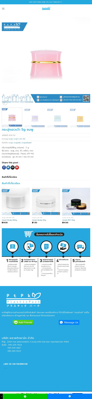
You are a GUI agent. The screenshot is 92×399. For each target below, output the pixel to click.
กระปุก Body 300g (9, 220)
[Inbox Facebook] (69, 396)
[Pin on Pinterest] (17, 167)
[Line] (25, 396)
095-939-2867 (11, 347)
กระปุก (11, 139)
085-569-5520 (11, 351)
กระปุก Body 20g (39, 220)
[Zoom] (5, 102)
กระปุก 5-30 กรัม (19, 139)
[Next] (85, 61)
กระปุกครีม (17, 143)
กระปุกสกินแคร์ (26, 143)
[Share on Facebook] (4, 167)
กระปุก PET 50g (68, 220)
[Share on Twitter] (8, 167)
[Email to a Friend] (13, 167)
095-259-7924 (15, 344)
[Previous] (6, 61)
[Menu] (3, 9)
